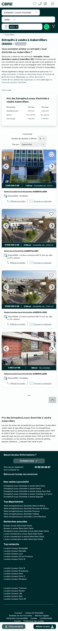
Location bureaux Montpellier (16, 548)
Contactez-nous (27, 460)
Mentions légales (42, 615)
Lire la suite (6, 90)
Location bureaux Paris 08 (15, 598)
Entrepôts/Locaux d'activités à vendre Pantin (22, 488)
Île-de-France (9, 76)
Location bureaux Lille (13, 593)
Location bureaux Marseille (15, 550)
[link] (16, 201)
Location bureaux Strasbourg (16, 570)
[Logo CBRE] (16, 3)
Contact (17, 620)
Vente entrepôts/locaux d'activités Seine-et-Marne (24, 505)
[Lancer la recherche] (46, 26)
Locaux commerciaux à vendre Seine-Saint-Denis (24, 536)
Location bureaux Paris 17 (14, 576)
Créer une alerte (16, 626)
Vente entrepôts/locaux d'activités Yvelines (21, 513)
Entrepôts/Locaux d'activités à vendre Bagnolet (23, 496)
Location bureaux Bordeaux (15, 579)
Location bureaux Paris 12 (14, 568)
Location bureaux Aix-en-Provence (18, 556)
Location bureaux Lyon (13, 553)
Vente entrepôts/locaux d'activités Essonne (22, 511)
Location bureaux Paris (13, 573)
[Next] (52, 166)
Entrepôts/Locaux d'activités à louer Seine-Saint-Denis (26, 531)
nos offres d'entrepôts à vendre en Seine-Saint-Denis (27, 72)
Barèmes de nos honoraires (20, 615)
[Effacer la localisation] (16, 26)
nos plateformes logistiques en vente (25, 79)
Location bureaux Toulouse (15, 588)
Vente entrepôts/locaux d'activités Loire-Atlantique (25, 516)
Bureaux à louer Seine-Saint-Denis (18, 525)
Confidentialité (46, 618)
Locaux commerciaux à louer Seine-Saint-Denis (23, 533)
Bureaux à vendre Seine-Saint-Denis (18, 528)
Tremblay (48, 74)
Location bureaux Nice (13, 596)
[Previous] (6, 166)
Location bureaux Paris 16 (14, 559)
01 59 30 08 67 (42, 467)
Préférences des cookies (33, 620)
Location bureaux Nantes (14, 590)
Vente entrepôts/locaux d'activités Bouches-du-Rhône (26, 508)
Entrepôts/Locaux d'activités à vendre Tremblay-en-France (28, 493)
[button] (20, 12)
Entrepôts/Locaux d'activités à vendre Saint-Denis (24, 485)
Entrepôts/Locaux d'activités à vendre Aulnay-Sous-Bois (27, 491)
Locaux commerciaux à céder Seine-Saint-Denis (23, 539)
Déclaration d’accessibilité (17, 618)
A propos (18, 612)
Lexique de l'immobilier (34, 612)
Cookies (33, 618)
